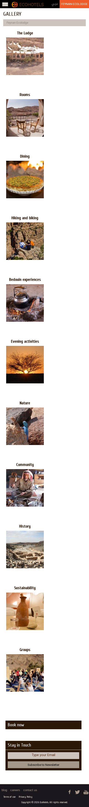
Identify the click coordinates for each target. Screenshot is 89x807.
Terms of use (9, 796)
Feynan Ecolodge (74, 4)
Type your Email (43, 755)
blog (4, 790)
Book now (16, 724)
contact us (30, 790)
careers (15, 790)
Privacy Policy (25, 796)
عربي (55, 4)
